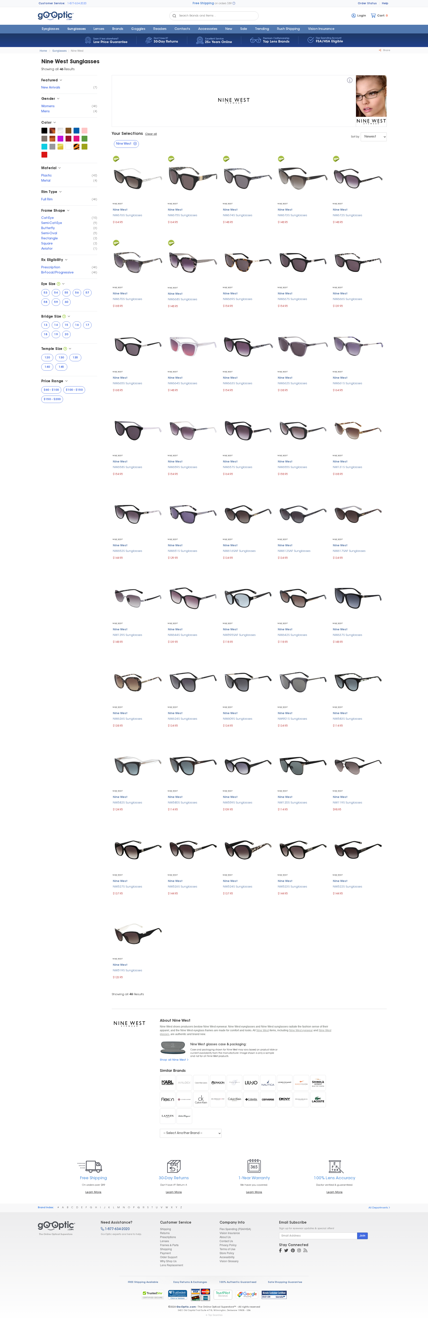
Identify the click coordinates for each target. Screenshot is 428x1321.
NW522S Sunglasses (347, 886)
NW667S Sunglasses (292, 299)
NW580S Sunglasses (182, 802)
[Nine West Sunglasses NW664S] (193, 346)
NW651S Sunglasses (182, 551)
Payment (165, 1253)
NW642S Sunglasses (292, 635)
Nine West (77, 50)
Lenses (99, 29)
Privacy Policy (228, 1245)
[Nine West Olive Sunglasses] (84, 147)
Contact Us (226, 1241)
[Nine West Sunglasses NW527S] (138, 849)
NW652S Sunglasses (127, 551)
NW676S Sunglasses (127, 215)
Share (386, 50)
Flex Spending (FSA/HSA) (235, 1229)
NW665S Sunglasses (127, 383)
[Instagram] (299, 1251)
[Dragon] (218, 1083)
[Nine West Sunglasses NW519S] (138, 933)
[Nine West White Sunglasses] (68, 147)
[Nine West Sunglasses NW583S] (358, 681)
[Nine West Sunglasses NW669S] (248, 262)
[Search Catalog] (174, 16)
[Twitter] (286, 1251)
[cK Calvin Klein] (201, 1099)
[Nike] (301, 1083)
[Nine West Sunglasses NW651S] (193, 514)
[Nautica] (268, 1083)
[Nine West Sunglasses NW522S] (358, 849)
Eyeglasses (50, 29)
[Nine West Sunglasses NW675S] (193, 178)
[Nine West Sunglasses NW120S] (303, 765)
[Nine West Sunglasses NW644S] (193, 598)
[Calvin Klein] (234, 1099)
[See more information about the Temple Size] (65, 349)
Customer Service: (52, 3)
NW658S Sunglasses (127, 467)
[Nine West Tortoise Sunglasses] (52, 130)
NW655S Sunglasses (292, 467)
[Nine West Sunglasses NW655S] (303, 430)
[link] (177, 1295)
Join (362, 1236)
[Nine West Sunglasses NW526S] (193, 849)
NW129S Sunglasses (127, 635)
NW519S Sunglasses (127, 970)
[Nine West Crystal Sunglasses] (60, 130)
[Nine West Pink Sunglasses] (84, 130)
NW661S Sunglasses (347, 383)
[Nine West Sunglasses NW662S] (303, 346)
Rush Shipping (288, 29)
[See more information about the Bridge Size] (64, 316)
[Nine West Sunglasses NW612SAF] (303, 514)
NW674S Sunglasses (237, 215)
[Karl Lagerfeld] (167, 1083)
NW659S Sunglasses (182, 467)
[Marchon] (218, 1099)
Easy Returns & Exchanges (190, 1282)
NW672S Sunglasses (347, 215)
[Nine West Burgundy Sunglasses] (68, 139)
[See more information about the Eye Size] (58, 284)
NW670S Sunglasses (127, 299)
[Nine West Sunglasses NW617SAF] (358, 514)
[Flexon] (167, 1099)
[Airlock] (184, 1083)
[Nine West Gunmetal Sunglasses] (44, 139)
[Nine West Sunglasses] (65, 1228)
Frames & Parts (169, 1245)
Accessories (207, 29)
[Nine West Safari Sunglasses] (76, 147)
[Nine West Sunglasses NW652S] (138, 514)
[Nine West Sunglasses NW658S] (138, 430)
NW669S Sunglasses (237, 299)
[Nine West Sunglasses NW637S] (358, 598)
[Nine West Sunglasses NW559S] (248, 765)
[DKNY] (284, 1099)
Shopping (166, 1249)
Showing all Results (128, 994)
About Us (225, 1237)
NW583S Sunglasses (347, 718)
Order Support (168, 1257)
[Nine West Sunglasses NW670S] (138, 262)
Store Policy (227, 1253)
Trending (262, 29)
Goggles (138, 29)
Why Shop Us (168, 1261)
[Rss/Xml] (305, 1251)
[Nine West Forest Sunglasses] (84, 139)
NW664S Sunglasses (182, 383)
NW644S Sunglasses (182, 635)
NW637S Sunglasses (347, 635)
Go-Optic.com (186, 1307)
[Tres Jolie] (234, 1083)
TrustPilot (223, 1294)
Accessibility (227, 1257)
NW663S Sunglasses (237, 383)
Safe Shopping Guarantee (285, 1282)
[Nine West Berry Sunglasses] (76, 139)
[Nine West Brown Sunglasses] (68, 130)
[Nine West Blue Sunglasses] (76, 130)
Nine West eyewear (301, 1030)
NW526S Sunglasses (182, 886)
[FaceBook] (280, 1251)
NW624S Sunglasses (182, 718)
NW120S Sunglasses (292, 802)
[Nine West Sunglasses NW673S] (303, 178)
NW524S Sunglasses (237, 886)
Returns (165, 1233)
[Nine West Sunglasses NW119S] (358, 765)
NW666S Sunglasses (347, 299)
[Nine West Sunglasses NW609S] (248, 681)
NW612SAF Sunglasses (294, 551)
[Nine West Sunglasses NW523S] (303, 849)
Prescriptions (168, 1237)
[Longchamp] (284, 1083)
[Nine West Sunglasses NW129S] (138, 598)
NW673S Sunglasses (292, 215)
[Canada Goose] (184, 1099)
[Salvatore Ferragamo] (184, 1116)
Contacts (182, 29)
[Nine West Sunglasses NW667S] (303, 262)
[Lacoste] (318, 1099)
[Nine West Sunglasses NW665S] (138, 346)
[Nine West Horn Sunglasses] (52, 139)
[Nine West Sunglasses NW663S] (248, 346)
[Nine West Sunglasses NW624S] (193, 681)
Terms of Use (227, 1249)
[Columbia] (251, 1099)
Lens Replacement (171, 1265)
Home (43, 50)
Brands (117, 29)
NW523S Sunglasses (292, 886)
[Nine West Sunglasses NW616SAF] (248, 514)
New (228, 29)
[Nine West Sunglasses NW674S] (248, 178)
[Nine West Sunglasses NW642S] (303, 598)
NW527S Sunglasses (127, 886)
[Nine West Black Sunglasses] (44, 130)
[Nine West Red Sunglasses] (44, 155)
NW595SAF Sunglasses (239, 635)
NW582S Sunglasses (127, 802)
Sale (243, 29)
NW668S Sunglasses (182, 299)
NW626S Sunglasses (127, 718)
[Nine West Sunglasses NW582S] (138, 765)
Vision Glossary (229, 1261)
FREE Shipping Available (143, 1282)
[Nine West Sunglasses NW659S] (193, 430)
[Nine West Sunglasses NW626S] (138, 681)
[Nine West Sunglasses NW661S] (358, 346)
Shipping (165, 1229)
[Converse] (268, 1099)
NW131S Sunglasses (347, 467)
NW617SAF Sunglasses (349, 551)
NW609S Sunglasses (237, 718)
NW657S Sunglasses (237, 467)
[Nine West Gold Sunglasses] (60, 147)
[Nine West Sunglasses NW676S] (138, 178)
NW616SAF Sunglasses (239, 551)
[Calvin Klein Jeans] (201, 1083)
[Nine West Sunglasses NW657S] (248, 430)
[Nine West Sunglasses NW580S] (193, 765)
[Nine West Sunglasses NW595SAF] (248, 598)
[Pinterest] (293, 1251)
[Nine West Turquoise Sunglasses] (44, 147)
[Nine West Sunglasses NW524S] (248, 849)
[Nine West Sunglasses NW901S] (303, 681)
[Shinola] (318, 1083)
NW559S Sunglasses (237, 802)
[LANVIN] (167, 1116)
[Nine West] (349, 81)
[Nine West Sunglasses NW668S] (193, 262)
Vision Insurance (230, 1233)
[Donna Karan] (301, 1099)
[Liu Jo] (251, 1083)
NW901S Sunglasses (292, 718)
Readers (160, 29)
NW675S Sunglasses (182, 215)
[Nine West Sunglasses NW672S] (358, 178)
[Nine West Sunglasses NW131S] (358, 430)
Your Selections (127, 134)
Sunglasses (76, 29)
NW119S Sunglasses (347, 802)
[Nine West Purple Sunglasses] (60, 139)
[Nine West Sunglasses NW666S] (358, 262)
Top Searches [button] (215, 1315)
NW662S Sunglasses (292, 383)
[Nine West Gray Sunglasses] (52, 147)
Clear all (151, 134)
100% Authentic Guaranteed (237, 1282)
